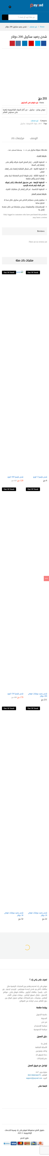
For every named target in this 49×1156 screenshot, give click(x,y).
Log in (4, 7)
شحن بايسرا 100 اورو (15, 477)
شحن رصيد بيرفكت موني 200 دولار (37, 695)
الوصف (34, 138)
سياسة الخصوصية (40, 1029)
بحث (5, 17)
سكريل (22, 123)
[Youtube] (35, 1094)
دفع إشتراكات (42, 1058)
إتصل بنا (44, 1043)
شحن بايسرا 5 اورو (40, 477)
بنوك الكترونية (31, 123)
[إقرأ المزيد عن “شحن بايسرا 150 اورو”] (12, 687)
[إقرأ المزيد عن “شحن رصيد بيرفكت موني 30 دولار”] (12, 906)
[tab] (33, 139)
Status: (41, 102)
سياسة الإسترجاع (40, 1026)
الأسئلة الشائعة (41, 1047)
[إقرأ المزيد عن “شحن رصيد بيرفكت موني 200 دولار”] (36, 687)
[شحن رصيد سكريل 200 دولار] (43, 43)
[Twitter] (40, 1094)
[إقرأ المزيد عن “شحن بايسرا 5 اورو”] (36, 471)
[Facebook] (45, 1094)
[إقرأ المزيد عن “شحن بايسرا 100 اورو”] (12, 471)
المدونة (44, 1018)
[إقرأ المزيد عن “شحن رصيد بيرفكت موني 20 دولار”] (36, 906)
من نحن (44, 1022)
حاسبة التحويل (41, 1014)
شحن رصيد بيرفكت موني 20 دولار (37, 914)
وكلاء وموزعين (41, 1051)
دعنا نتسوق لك (41, 1055)
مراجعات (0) (17, 138)
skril (40, 123)
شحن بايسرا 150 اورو (15, 694)
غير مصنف (34, 120)
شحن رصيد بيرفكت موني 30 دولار (13, 914)
